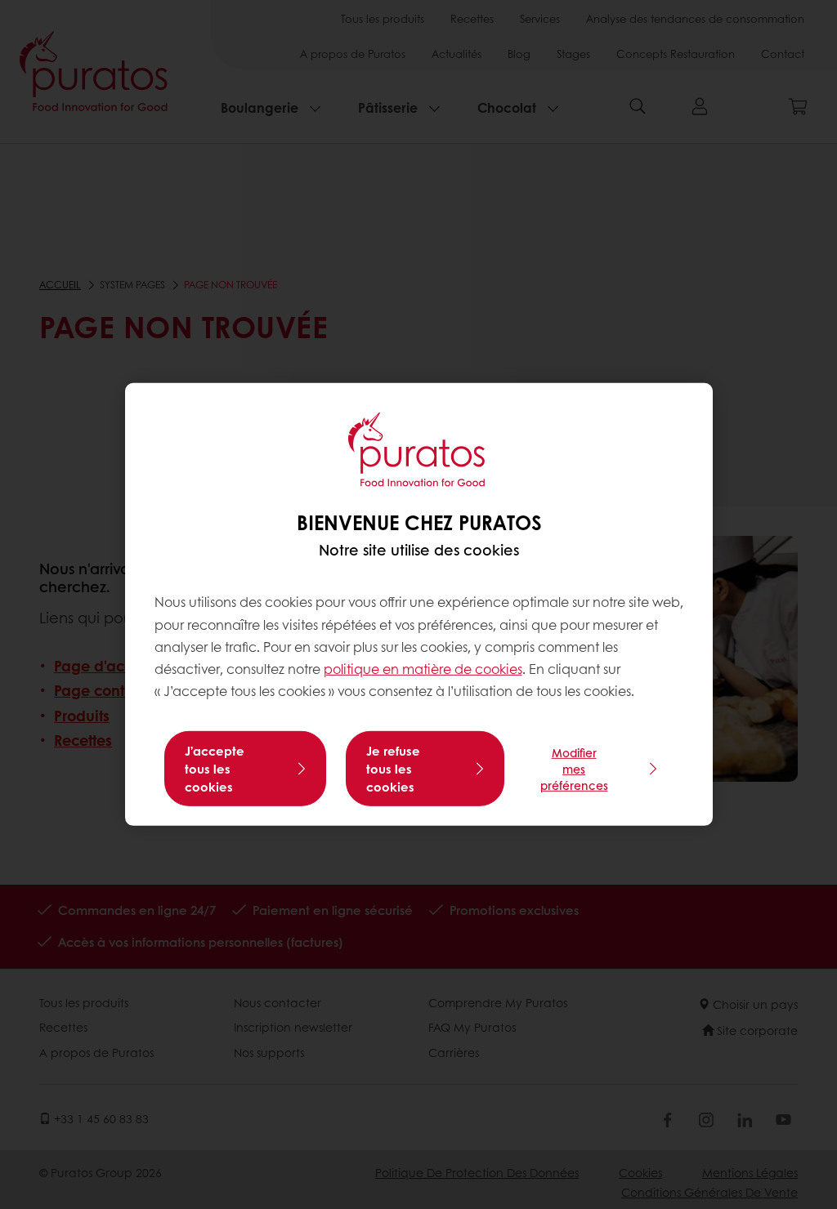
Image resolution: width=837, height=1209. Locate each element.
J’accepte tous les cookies (214, 769)
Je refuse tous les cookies (393, 769)
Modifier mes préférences (574, 768)
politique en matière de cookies (423, 668)
